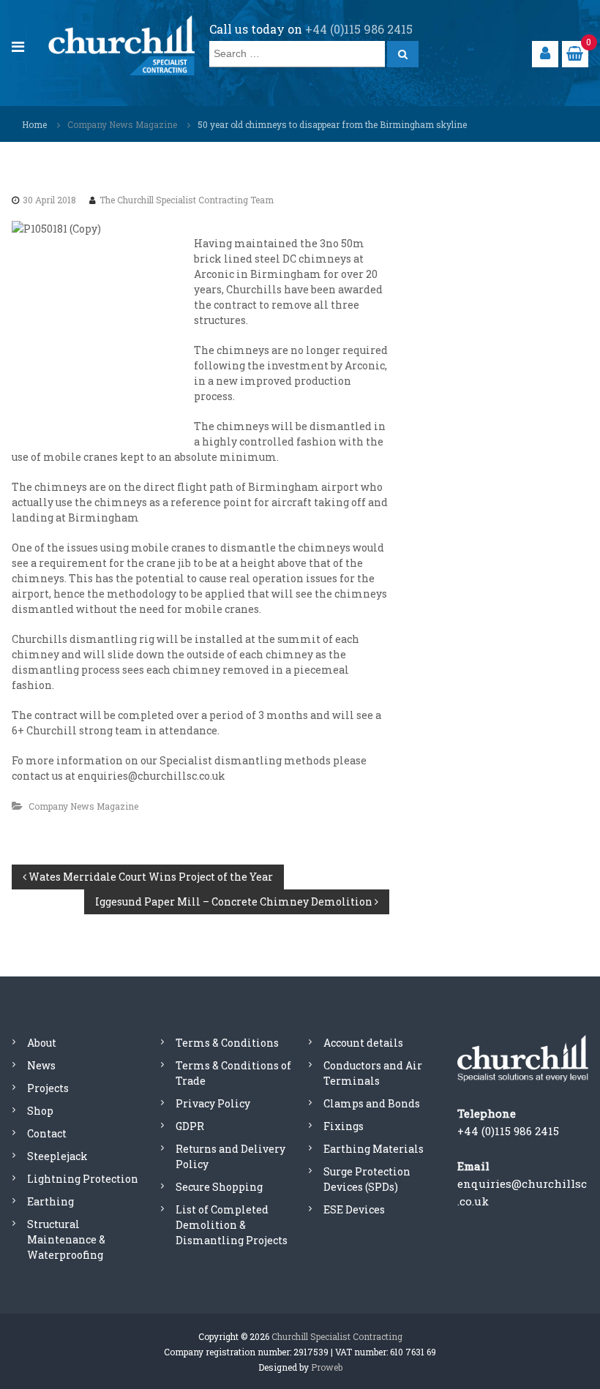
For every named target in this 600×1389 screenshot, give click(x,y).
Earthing (50, 1201)
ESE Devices (354, 1209)
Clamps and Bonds (371, 1103)
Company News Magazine (122, 124)
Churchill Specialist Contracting (336, 1336)
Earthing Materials (373, 1149)
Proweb (326, 1367)
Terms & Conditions (227, 1043)
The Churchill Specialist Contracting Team (187, 200)
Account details (363, 1043)
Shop (40, 1111)
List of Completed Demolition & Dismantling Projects (232, 1224)
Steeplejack (57, 1156)
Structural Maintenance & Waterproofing (66, 1239)
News (41, 1065)
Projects (48, 1088)
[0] (574, 52)
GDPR (190, 1126)
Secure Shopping (219, 1187)
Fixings (343, 1126)
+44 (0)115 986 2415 (359, 29)
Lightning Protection (82, 1179)
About (41, 1043)
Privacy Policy (213, 1103)
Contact (47, 1133)
